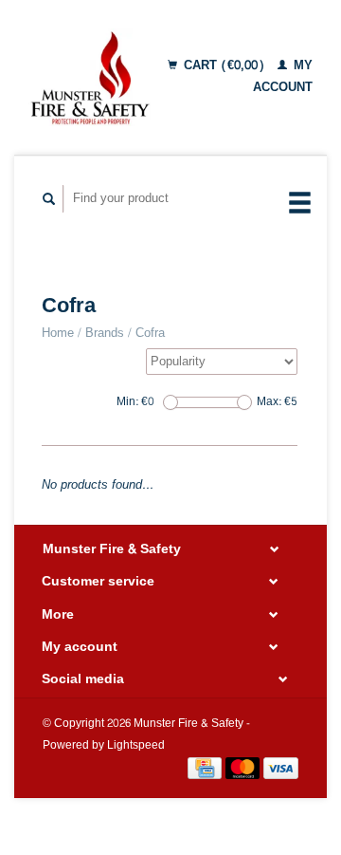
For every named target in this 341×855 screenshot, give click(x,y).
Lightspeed (136, 745)
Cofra (150, 333)
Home (58, 333)
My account (283, 76)
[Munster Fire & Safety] (89, 77)
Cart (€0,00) (224, 65)
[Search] (49, 199)
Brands (104, 333)
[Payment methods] (206, 771)
